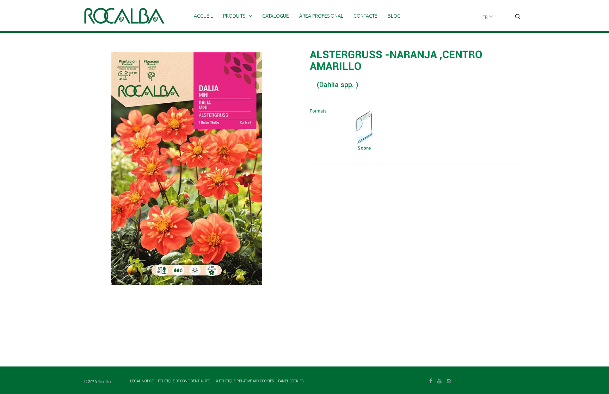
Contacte (365, 15)
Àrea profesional (321, 15)
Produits (234, 15)
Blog (394, 15)
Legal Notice (142, 381)
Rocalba (104, 382)
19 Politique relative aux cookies (244, 381)
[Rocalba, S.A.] (124, 16)
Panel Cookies (290, 381)
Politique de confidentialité (184, 381)
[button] (518, 17)
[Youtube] (439, 380)
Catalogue (275, 15)
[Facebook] (430, 380)
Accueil (203, 15)
